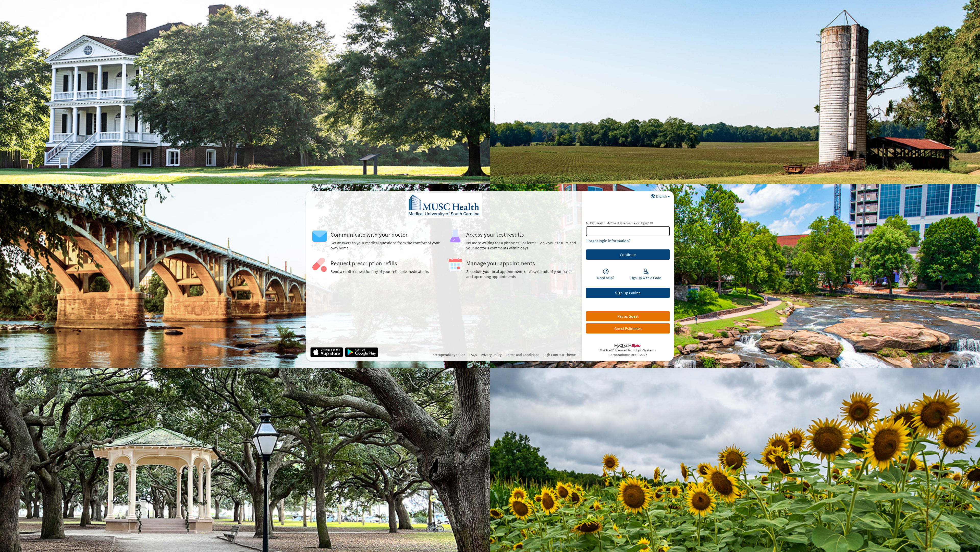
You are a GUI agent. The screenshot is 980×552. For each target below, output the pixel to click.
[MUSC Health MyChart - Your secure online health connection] (444, 205)
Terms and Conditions (522, 354)
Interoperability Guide (448, 354)
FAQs (473, 354)
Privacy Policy (491, 354)
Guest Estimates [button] (628, 328)
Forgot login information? (608, 240)
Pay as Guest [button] (628, 316)
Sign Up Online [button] (628, 292)
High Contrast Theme (559, 354)
